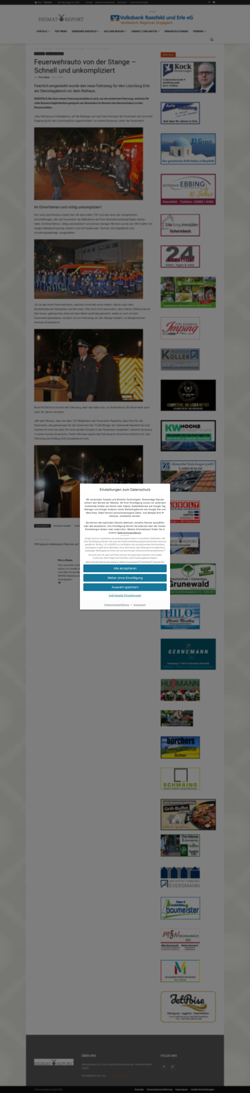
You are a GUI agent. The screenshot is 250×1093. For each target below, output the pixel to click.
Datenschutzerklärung (129, 532)
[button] (125, 587)
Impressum (140, 604)
